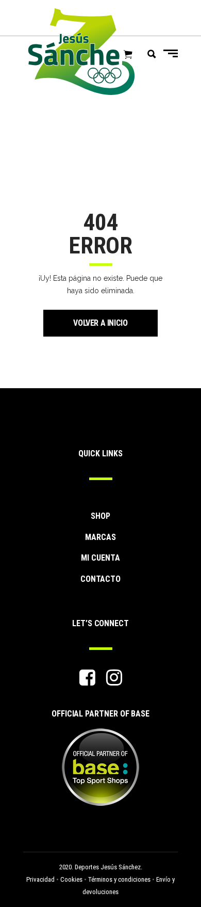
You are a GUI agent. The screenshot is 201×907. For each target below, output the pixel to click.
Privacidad (40, 879)
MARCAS (100, 537)
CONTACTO (100, 579)
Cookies (71, 879)
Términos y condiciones (119, 879)
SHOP (100, 516)
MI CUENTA (100, 558)
